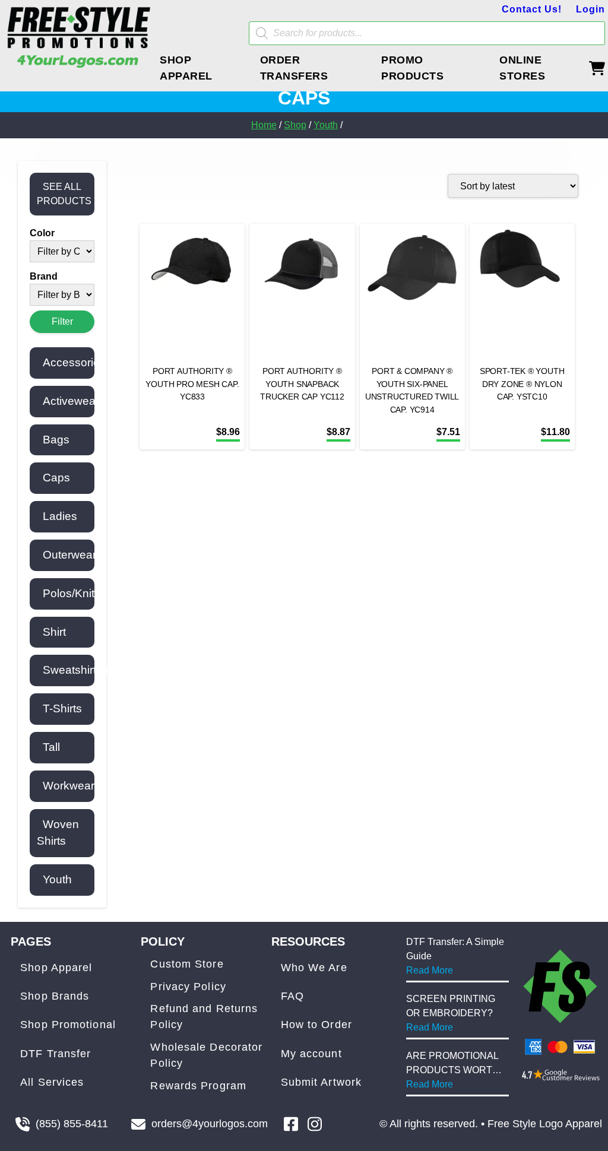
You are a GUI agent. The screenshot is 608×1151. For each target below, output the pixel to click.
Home (264, 125)
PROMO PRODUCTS (412, 68)
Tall (51, 747)
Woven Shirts (58, 833)
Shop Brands (54, 996)
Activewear (71, 401)
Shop (295, 125)
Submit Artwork (321, 1082)
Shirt (54, 632)
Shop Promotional (68, 1024)
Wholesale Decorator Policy (206, 1055)
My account (311, 1054)
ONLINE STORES (522, 68)
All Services (52, 1082)
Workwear (68, 785)
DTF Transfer (55, 1054)
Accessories (74, 362)
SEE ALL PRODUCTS (64, 194)
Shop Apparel (56, 968)
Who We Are (314, 968)
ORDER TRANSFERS (294, 68)
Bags (56, 439)
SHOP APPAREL (186, 68)
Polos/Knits (71, 593)
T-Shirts (62, 708)
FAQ (292, 996)
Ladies (60, 516)
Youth (326, 125)
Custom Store (186, 964)
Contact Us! (532, 9)
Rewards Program (198, 1086)
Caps (56, 477)
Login (590, 9)
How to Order (316, 1024)
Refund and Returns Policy (204, 1016)
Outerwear (69, 554)
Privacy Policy (188, 987)
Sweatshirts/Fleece (91, 670)
